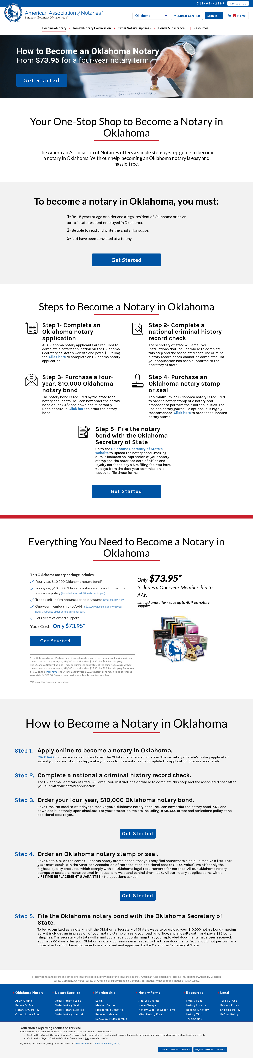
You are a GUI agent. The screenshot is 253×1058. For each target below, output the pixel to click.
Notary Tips (194, 1014)
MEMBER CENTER (187, 15)
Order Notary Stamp (68, 1000)
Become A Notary (197, 1009)
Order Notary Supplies (69, 1009)
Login (99, 1000)
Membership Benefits (109, 1009)
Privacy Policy (229, 1005)
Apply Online (23, 1000)
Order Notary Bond (27, 1014)
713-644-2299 (211, 3)
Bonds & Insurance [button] (171, 28)
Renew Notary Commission (92, 28)
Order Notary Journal (69, 1014)
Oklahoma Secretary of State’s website (129, 451)
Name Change (147, 1005)
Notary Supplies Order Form (157, 1009)
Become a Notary (54, 28)
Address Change (149, 1000)
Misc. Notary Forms (151, 1014)
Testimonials (194, 1018)
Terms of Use (80, 1043)
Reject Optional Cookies (210, 1049)
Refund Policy (229, 1014)
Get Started (137, 833)
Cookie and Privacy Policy (106, 1043)
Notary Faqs (194, 1000)
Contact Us (238, 3)
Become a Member (107, 1014)
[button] (214, 15)
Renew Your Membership (111, 1018)
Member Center (105, 1005)
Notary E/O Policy (27, 1009)
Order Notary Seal (67, 1005)
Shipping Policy (230, 1009)
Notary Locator (196, 1005)
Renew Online (24, 1005)
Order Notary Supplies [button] (134, 28)
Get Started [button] (41, 80)
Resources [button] (201, 28)
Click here (57, 357)
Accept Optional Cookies (175, 1049)
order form (51, 671)
